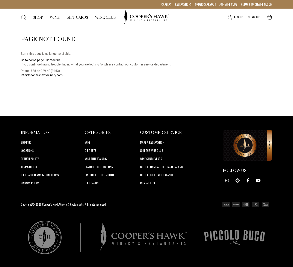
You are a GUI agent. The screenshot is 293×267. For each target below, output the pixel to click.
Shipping (26, 142)
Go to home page (32, 60)
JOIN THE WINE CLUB (151, 150)
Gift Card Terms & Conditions (40, 175)
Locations (27, 150)
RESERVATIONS (183, 4)
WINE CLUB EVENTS (151, 158)
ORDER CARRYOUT (205, 4)
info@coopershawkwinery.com (42, 75)
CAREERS (166, 4)
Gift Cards (91, 183)
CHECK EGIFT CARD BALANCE (156, 175)
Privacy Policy (30, 183)
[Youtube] (258, 180)
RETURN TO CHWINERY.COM (256, 4)
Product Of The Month (99, 175)
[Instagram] (227, 180)
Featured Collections (99, 166)
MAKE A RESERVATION (152, 142)
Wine (87, 142)
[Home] (146, 17)
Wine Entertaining (96, 158)
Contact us (53, 60)
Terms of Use (29, 166)
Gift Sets (90, 150)
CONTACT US (147, 183)
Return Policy (30, 158)
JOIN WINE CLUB (228, 4)
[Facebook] (247, 180)
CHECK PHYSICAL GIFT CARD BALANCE (162, 166)
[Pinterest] (237, 180)
